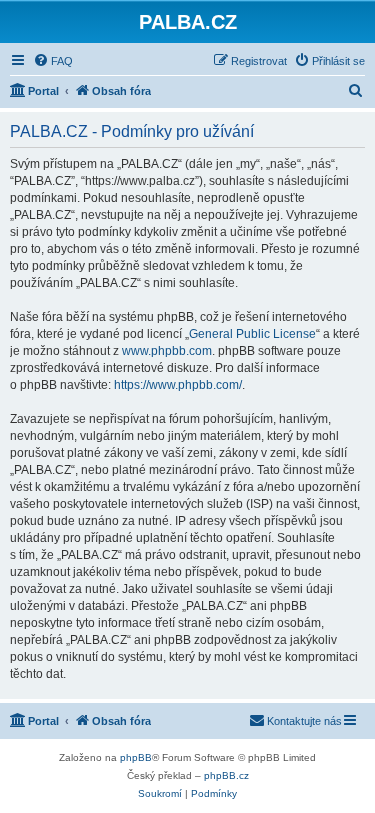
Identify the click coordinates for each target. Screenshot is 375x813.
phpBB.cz (226, 775)
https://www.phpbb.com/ (178, 385)
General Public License (252, 334)
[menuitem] (53, 61)
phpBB (136, 757)
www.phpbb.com (167, 351)
